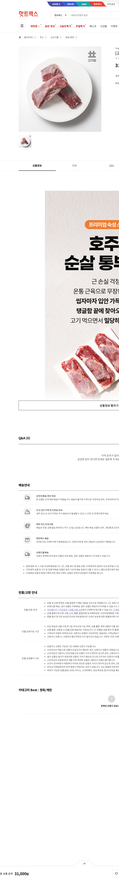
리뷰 (74, 165)
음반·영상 (50, 26)
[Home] (20, 37)
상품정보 (37, 165)
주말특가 (80, 26)
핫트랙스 (58, 15)
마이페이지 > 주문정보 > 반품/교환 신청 (64, 609)
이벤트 (114, 26)
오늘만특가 (65, 26)
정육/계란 (69, 37)
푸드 (42, 37)
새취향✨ (35, 26)
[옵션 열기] (84, 863)
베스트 (93, 26)
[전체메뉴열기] (22, 25)
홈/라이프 (28, 37)
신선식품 (54, 37)
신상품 (103, 26)
